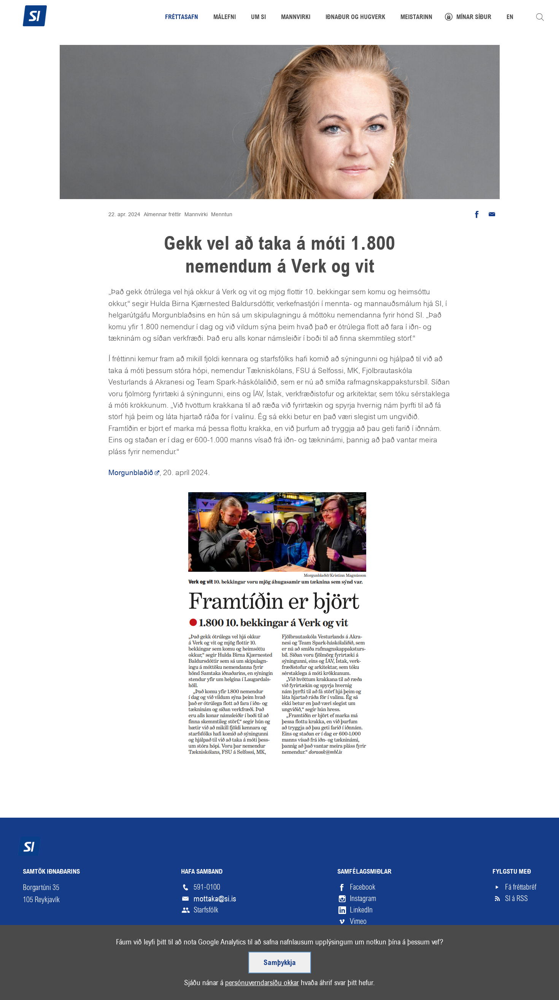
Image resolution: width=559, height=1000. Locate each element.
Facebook (362, 887)
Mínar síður (473, 17)
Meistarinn (416, 17)
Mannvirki (196, 214)
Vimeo (358, 921)
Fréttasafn (181, 17)
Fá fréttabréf (520, 887)
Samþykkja (280, 963)
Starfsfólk (206, 910)
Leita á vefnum (540, 17)
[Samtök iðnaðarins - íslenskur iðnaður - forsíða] (35, 15)
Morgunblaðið (130, 472)
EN (510, 17)
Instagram (363, 898)
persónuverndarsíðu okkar (262, 982)
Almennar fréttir (162, 214)
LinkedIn (361, 910)
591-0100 (207, 887)
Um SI (258, 17)
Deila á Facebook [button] (476, 214)
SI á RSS (516, 898)
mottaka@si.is (215, 898)
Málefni (224, 17)
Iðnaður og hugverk (355, 17)
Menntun (221, 214)
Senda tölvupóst (492, 214)
